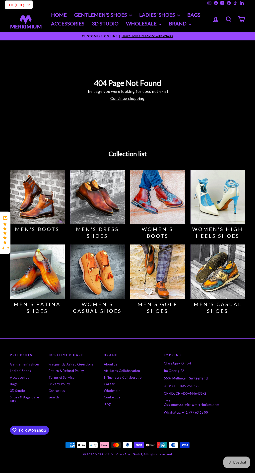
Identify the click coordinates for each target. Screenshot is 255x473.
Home (59, 15)
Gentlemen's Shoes (101, 15)
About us (111, 364)
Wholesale (142, 23)
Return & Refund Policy (66, 371)
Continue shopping (127, 98)
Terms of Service (62, 377)
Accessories (67, 23)
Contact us (57, 391)
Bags (193, 15)
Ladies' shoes (157, 15)
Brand (178, 23)
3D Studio (105, 23)
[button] (5, 233)
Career (109, 384)
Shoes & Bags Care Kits (24, 399)
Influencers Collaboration (124, 377)
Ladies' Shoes (20, 371)
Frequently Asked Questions (71, 364)
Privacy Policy (59, 384)
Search (54, 397)
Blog (107, 404)
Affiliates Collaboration (122, 371)
